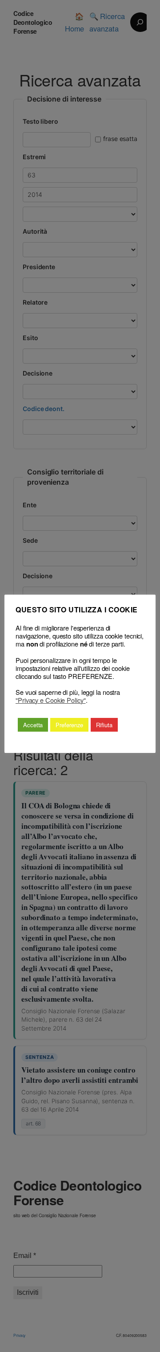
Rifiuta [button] (104, 725)
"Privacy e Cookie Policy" (51, 700)
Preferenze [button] (69, 725)
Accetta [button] (33, 725)
